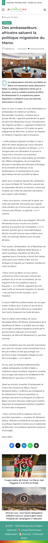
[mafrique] (16, 9)
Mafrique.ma (9, 49)
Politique (14, 17)
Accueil (6, 17)
